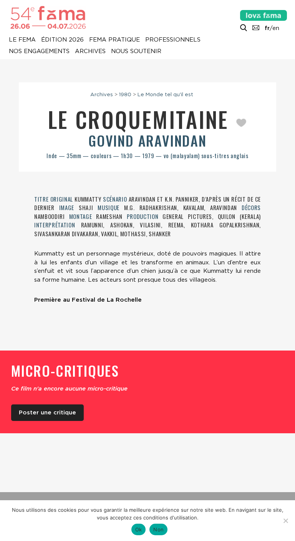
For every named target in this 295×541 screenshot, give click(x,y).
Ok (138, 529)
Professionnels (173, 40)
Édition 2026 (62, 40)
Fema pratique (114, 40)
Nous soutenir (136, 51)
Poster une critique (47, 412)
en (275, 28)
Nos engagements (39, 51)
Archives (90, 51)
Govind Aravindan (147, 140)
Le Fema (22, 40)
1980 (125, 94)
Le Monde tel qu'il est (165, 94)
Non (158, 529)
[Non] (285, 520)
